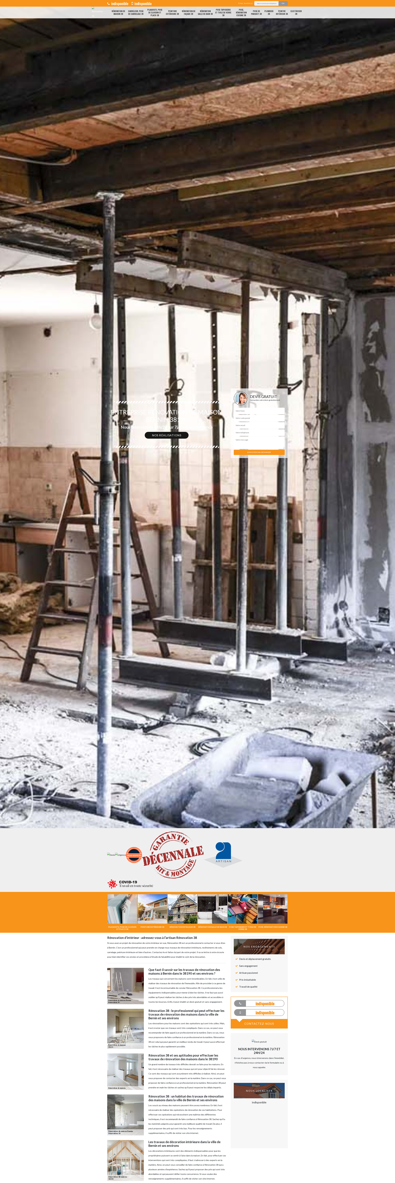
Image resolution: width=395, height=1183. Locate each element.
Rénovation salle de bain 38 (205, 12)
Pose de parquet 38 (256, 12)
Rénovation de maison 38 (118, 12)
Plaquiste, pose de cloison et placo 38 (154, 12)
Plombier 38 (268, 12)
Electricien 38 (296, 12)
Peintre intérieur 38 (282, 12)
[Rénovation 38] (97, 12)
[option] (197, 473)
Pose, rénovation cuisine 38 (241, 12)
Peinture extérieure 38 (172, 12)
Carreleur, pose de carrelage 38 (135, 12)
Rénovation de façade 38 (188, 12)
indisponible (119, 3)
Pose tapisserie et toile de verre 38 (223, 12)
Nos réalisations (166, 435)
